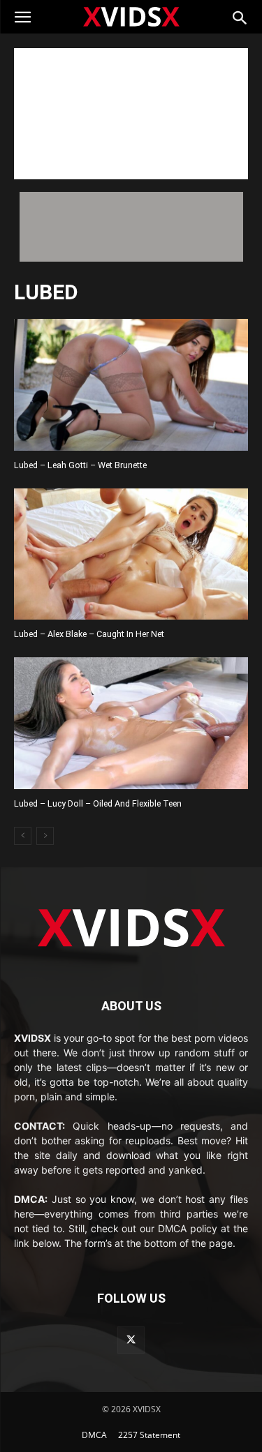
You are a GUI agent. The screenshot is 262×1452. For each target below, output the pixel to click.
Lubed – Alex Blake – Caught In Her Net (89, 634)
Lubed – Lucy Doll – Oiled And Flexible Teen (98, 803)
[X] (131, 1340)
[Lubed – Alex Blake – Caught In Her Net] (131, 554)
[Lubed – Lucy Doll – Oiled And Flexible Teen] (131, 722)
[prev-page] (22, 836)
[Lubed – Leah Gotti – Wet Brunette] (131, 384)
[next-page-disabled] (45, 836)
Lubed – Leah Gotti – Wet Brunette (80, 465)
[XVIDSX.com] (131, 16)
